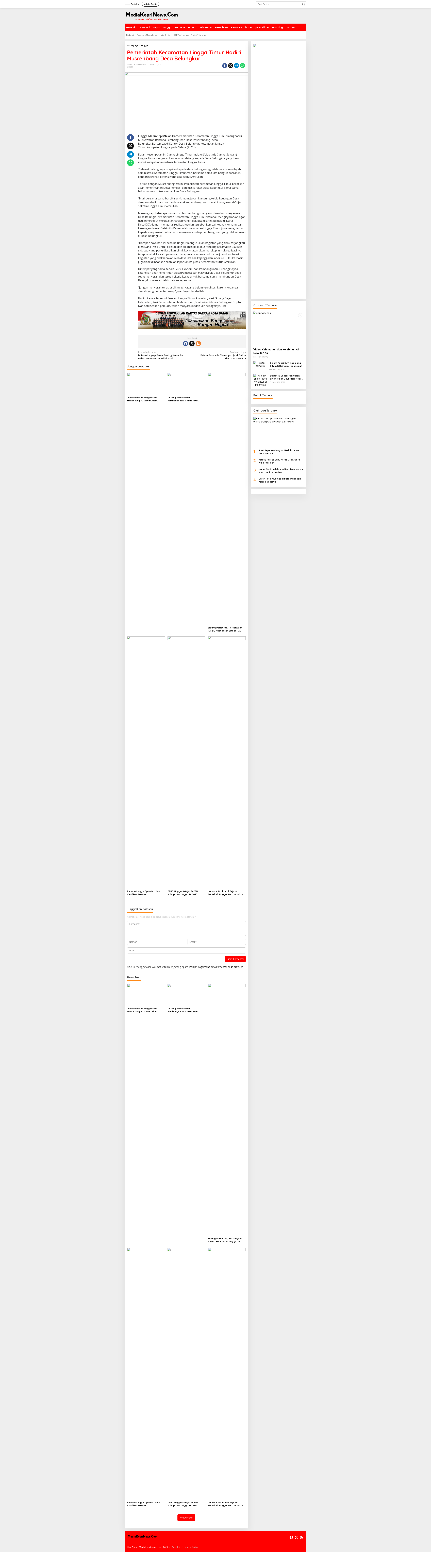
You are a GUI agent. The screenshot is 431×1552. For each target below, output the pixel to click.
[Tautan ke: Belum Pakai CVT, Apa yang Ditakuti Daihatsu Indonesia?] (260, 364)
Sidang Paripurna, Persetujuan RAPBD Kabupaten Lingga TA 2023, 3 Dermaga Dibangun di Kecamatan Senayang (225, 629)
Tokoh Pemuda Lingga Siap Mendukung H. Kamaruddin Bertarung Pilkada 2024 (142, 399)
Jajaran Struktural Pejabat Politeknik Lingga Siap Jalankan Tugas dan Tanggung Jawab (225, 893)
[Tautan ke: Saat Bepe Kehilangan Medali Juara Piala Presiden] (278, 431)
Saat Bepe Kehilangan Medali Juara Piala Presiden (278, 452)
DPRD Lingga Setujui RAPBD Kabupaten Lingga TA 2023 (183, 893)
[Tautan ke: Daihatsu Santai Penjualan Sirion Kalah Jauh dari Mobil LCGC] (260, 380)
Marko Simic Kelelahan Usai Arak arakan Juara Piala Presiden (281, 471)
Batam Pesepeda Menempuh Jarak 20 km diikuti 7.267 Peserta (223, 355)
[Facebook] (185, 343)
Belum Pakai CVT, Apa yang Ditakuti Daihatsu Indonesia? (286, 364)
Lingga (130, 67)
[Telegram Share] (236, 65)
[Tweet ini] (230, 65)
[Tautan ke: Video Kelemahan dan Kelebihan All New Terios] (278, 328)
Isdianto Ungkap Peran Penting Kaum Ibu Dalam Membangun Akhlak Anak (160, 355)
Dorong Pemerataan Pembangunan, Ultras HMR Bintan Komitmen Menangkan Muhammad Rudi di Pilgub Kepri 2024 (185, 399)
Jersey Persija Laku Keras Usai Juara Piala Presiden (279, 461)
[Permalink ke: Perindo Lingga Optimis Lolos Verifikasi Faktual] (146, 762)
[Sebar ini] (224, 65)
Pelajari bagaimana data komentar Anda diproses (216, 966)
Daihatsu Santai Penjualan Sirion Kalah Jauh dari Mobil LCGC (286, 377)
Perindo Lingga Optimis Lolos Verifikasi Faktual (143, 893)
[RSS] (198, 343)
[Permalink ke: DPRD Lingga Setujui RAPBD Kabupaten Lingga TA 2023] (186, 762)
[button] (303, 4)
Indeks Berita (191, 1547)
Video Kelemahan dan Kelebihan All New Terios (276, 351)
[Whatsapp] (242, 65)
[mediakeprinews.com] (151, 15)
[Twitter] (192, 343)
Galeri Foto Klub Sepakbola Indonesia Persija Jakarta (279, 480)
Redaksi (176, 1547)
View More (186, 1517)
